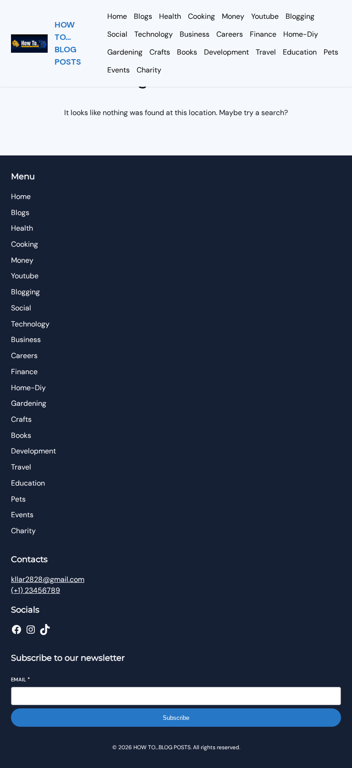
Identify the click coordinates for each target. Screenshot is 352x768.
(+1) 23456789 (35, 590)
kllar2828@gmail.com (47, 579)
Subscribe (176, 717)
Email (20, 679)
